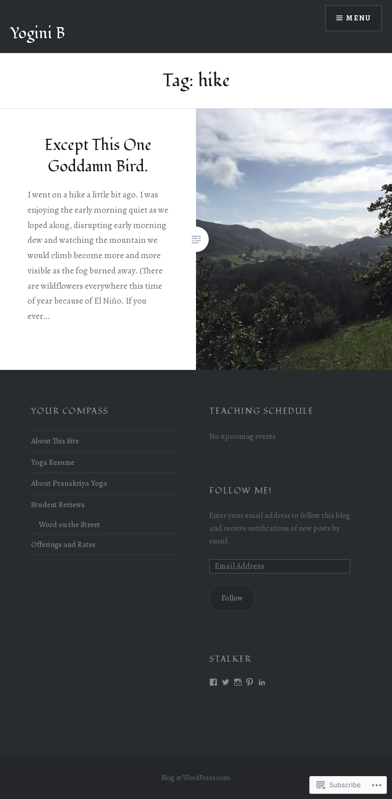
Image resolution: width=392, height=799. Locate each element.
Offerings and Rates (63, 544)
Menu (358, 18)
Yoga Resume (53, 462)
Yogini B (37, 33)
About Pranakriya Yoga (69, 483)
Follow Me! (240, 490)
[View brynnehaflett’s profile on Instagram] (238, 682)
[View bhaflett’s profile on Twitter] (226, 682)
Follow (232, 597)
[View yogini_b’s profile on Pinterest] (250, 682)
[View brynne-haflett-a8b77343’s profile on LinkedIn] (262, 682)
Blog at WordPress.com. (196, 778)
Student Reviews (58, 504)
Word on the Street (69, 524)
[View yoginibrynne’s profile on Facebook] (213, 682)
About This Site (55, 440)
